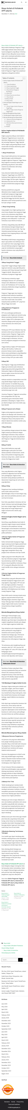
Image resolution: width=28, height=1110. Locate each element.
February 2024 (6, 1057)
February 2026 (6, 1015)
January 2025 (5, 1046)
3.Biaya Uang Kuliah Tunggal (12, 88)
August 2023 (5, 1074)
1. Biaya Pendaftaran (11, 84)
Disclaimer (7, 1102)
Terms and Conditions (14, 1104)
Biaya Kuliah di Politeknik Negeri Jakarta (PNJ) (5, 894)
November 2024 (6, 1051)
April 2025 (4, 1037)
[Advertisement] (14, 30)
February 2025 (6, 1043)
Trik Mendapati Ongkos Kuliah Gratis (13, 115)
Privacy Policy (20, 1102)
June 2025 (4, 1032)
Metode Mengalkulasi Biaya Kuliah (12, 113)
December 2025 (6, 1021)
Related (8, 126)
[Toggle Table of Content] (23, 78)
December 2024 (6, 1049)
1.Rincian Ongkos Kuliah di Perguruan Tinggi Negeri (14, 107)
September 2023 (6, 1071)
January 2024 (5, 1060)
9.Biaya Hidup (9, 100)
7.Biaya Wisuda (9, 97)
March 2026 (5, 1012)
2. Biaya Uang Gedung (11, 86)
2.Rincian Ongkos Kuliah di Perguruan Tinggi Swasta (14, 110)
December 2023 (6, 1062)
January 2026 (5, 1018)
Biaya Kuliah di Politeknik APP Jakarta (12, 45)
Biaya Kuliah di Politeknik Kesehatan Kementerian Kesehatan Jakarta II (6, 904)
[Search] (20, 960)
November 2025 (6, 1023)
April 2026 (4, 1009)
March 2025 (5, 1040)
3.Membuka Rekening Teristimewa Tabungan (14, 123)
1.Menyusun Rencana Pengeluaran (14, 119)
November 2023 (6, 1065)
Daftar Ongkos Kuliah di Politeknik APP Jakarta (13, 81)
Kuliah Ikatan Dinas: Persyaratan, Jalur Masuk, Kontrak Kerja (12, 977)
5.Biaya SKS (9, 93)
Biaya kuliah (7, 943)
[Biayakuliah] (8, 2)
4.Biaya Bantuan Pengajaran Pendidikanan (12, 90)
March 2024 (5, 1054)
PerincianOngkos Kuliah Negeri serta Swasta (13, 103)
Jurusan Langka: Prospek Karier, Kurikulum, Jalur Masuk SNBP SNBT (13, 992)
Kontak (13, 1102)
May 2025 (4, 1035)
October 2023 (5, 1068)
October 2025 (5, 1026)
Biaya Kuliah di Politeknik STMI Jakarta (19, 894)
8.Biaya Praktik (9, 99)
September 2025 (6, 1029)
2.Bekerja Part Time (10, 121)
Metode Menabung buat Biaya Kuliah (13, 117)
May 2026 (4, 1007)
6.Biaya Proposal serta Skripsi (13, 95)
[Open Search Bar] (21, 2)
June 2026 (4, 1004)
